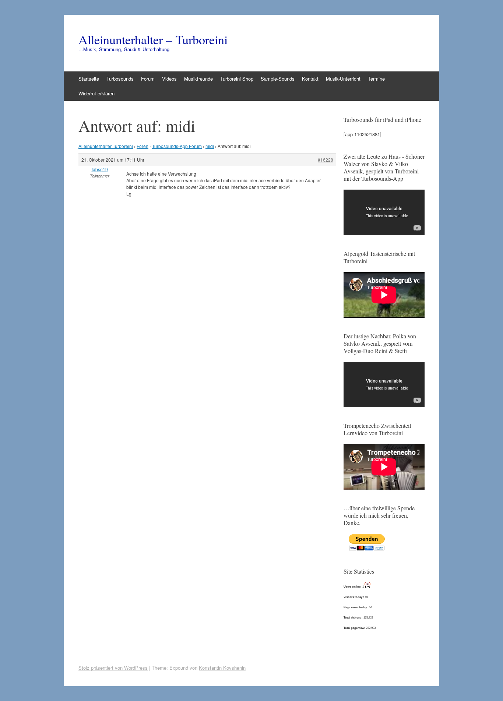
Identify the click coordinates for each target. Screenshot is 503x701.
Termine (376, 78)
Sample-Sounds (278, 78)
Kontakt (310, 78)
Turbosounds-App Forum (177, 146)
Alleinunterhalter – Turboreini (153, 39)
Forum (148, 78)
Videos (169, 78)
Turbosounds (120, 78)
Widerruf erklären (96, 93)
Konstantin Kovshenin (222, 667)
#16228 (325, 159)
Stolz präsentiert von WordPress (113, 667)
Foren (142, 146)
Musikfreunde (198, 78)
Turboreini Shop (236, 78)
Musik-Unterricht (343, 78)
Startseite (88, 78)
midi (209, 146)
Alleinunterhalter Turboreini (105, 146)
